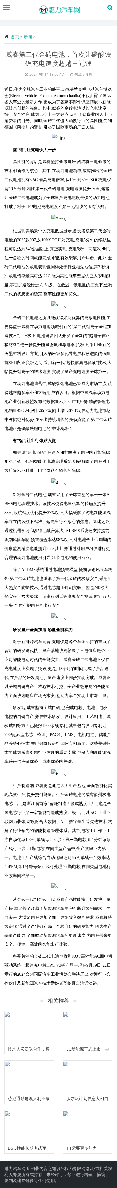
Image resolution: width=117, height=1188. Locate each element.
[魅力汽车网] (60, 10)
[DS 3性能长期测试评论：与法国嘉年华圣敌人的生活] (29, 1126)
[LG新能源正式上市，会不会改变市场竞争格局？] (87, 1027)
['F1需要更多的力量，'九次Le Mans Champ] (87, 1126)
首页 (15, 37)
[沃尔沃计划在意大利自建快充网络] (87, 1077)
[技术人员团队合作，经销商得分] (29, 1027)
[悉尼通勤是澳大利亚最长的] (29, 1077)
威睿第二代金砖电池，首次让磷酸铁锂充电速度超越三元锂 (58, 59)
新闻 (28, 37)
